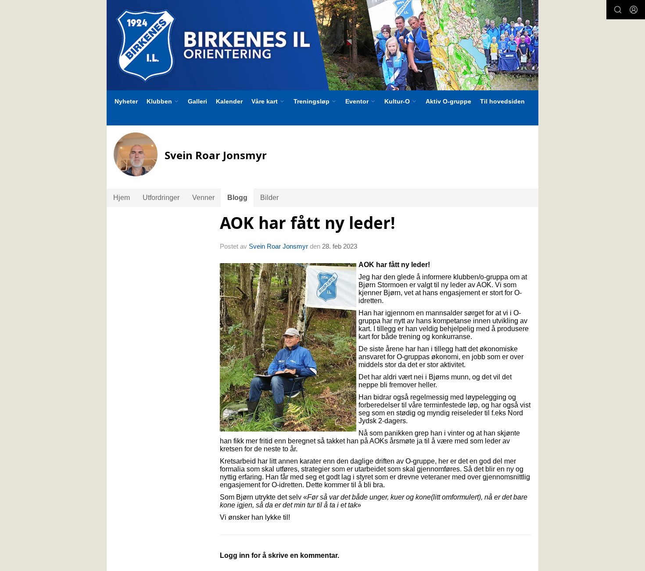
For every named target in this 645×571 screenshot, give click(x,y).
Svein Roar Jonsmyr (278, 246)
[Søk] (618, 10)
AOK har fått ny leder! (307, 223)
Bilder (269, 197)
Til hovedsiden (502, 101)
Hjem (121, 197)
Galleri (197, 101)
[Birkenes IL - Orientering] (322, 45)
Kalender (229, 101)
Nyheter (126, 101)
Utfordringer (161, 197)
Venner (203, 197)
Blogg (237, 197)
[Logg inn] (633, 10)
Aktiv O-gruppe (448, 101)
